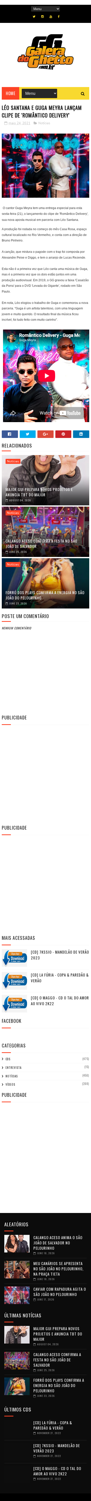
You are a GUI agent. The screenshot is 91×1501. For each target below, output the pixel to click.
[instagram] (42, 17)
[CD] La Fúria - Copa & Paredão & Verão (52, 1425)
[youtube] (51, 17)
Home (10, 93)
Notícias (44, 123)
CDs (8, 1059)
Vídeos (10, 1084)
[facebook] (58, 17)
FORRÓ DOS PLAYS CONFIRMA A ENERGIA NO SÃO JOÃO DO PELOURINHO (45, 595)
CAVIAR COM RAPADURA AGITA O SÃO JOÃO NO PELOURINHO (59, 1291)
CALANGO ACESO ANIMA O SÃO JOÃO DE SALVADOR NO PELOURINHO (57, 1243)
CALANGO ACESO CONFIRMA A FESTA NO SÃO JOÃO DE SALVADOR (41, 543)
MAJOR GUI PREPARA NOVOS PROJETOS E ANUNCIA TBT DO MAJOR (39, 491)
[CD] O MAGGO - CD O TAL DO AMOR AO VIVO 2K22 (57, 1471)
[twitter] (34, 17)
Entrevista (13, 1068)
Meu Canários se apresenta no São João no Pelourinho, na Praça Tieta (58, 1269)
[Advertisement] (45, 774)
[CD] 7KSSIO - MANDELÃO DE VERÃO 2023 (56, 1448)
